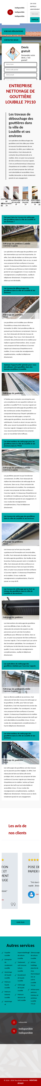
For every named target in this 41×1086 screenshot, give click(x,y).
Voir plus (20, 922)
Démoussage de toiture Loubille (35, 955)
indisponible (19, 8)
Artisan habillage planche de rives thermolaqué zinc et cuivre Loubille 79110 (35, 974)
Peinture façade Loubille (7, 985)
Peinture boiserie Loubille (7, 994)
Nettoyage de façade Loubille (21, 988)
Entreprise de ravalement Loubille (8, 964)
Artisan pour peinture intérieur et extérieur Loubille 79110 (35, 997)
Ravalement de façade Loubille (22, 978)
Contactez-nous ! (11, 40)
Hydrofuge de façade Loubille (8, 975)
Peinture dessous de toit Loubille (22, 997)
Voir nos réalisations (13, 31)
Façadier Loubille (7, 954)
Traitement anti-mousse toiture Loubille (22, 967)
